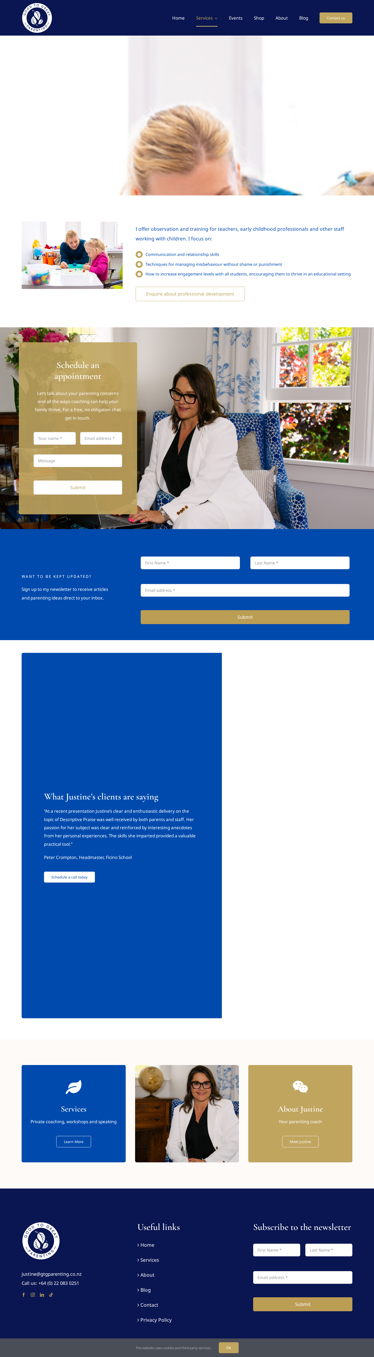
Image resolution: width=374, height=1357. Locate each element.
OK (228, 1347)
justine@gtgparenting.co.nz (51, 1274)
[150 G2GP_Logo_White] (41, 1224)
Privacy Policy (156, 1320)
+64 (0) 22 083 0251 (58, 1283)
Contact (149, 1305)
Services (149, 1260)
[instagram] (33, 1295)
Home (147, 1245)
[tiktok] (51, 1295)
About (147, 1275)
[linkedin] (42, 1295)
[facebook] (24, 1295)
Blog (145, 1290)
